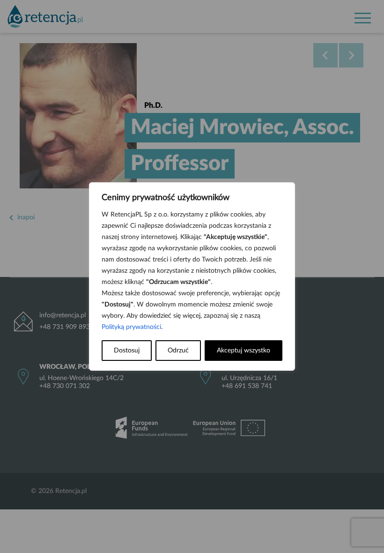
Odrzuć (178, 350)
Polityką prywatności (131, 327)
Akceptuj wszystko (243, 350)
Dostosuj (127, 350)
